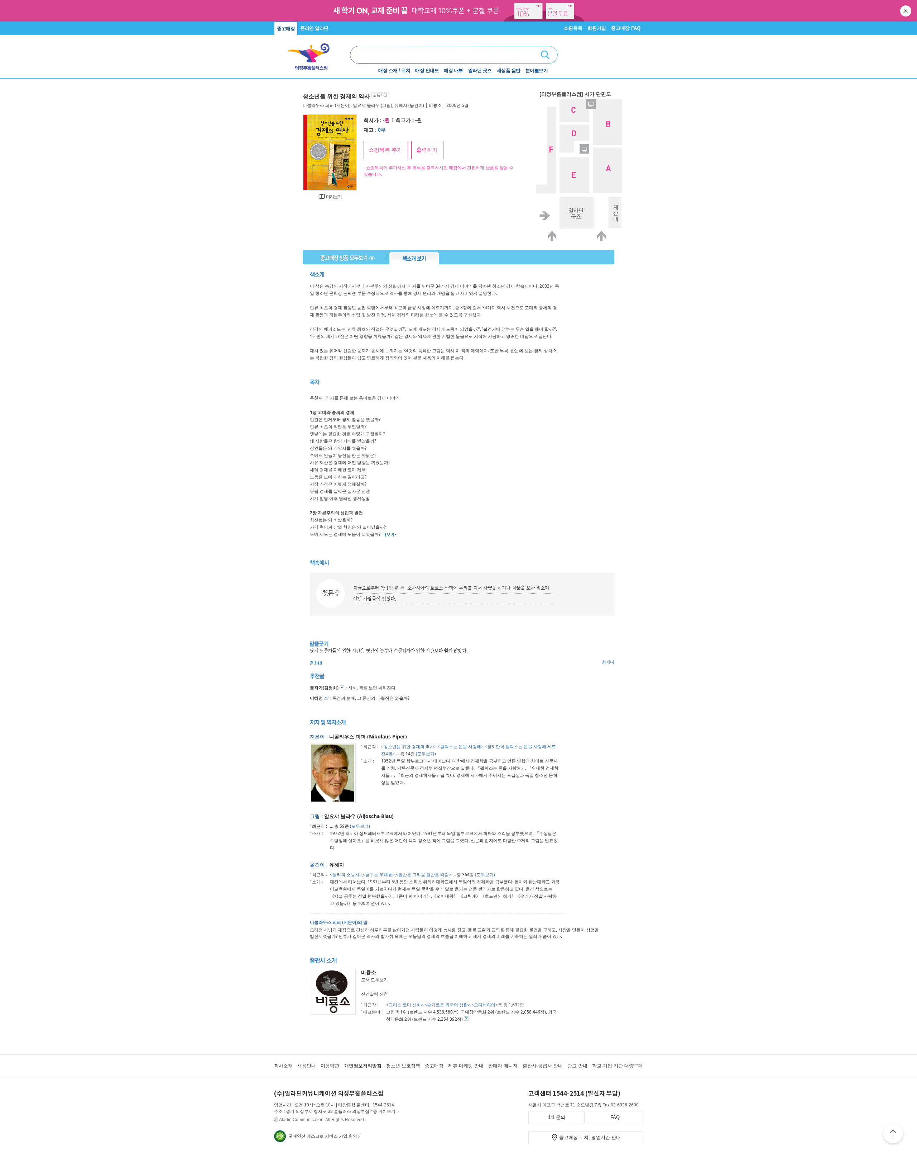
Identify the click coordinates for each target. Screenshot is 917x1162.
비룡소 (435, 105)
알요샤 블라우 (366, 105)
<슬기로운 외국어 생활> (447, 1005)
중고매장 (286, 28)
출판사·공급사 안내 (543, 1065)
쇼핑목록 (573, 28)
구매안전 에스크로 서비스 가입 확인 (322, 1136)
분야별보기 (536, 70)
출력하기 (427, 150)
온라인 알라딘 (314, 28)
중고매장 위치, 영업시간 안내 (590, 1137)
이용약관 (330, 1065)
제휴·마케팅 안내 (466, 1065)
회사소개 (283, 1065)
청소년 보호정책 (403, 1065)
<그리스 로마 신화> (404, 1005)
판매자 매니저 (503, 1065)
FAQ (615, 1117)
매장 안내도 (427, 70)
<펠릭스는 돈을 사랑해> (461, 746)
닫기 (906, 11)
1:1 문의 (556, 1117)
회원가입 (596, 28)
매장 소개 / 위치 (394, 70)
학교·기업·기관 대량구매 (617, 1065)
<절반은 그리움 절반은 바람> (423, 875)
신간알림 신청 (374, 994)
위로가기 (893, 1134)
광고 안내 (577, 1065)
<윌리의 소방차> (346, 875)
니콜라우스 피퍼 (318, 105)
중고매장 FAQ (625, 28)
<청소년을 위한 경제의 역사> (409, 746)
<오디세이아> (484, 1005)
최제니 (608, 662)
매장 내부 (453, 70)
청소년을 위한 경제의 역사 (336, 96)
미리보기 (334, 197)
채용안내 (306, 1065)
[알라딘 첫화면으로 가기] (312, 54)
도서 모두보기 (374, 980)
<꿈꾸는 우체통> (379, 875)
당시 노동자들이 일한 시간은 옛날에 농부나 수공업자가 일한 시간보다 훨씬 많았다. (388, 650)
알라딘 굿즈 (480, 70)
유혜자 (400, 105)
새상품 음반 (508, 70)
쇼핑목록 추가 (385, 150)
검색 (545, 54)
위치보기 (386, 1111)
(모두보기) (426, 754)
